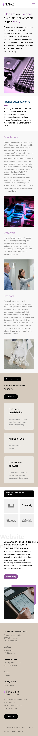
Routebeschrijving (10, 641)
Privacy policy (9, 685)
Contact (11, 397)
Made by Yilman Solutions (13, 731)
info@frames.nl (9, 653)
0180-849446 (9, 650)
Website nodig (11, 577)
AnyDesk (11, 716)
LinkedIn (7, 676)
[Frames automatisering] (7, 4)
